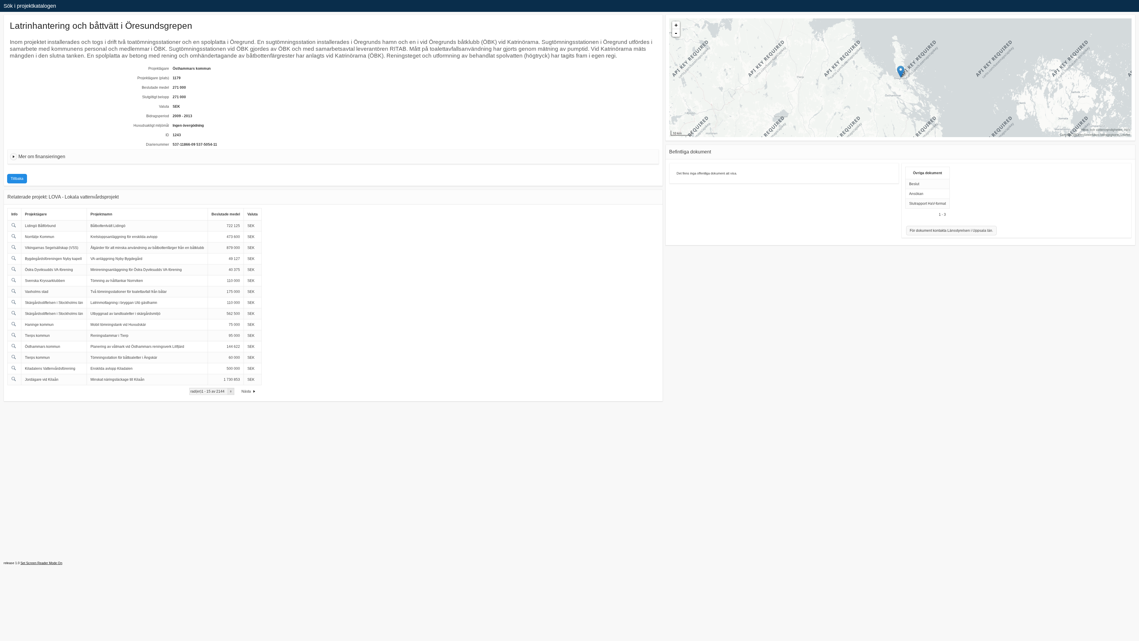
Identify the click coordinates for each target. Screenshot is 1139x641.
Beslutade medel (155, 87)
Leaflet (1125, 135)
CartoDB (1065, 135)
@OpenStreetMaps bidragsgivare (1096, 135)
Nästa (246, 391)
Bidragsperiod (157, 116)
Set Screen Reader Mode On (41, 563)
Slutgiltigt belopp (155, 97)
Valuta (164, 106)
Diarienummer (157, 144)
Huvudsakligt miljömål (151, 125)
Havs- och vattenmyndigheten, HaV (1105, 130)
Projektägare (158, 68)
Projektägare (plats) (153, 78)
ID (167, 135)
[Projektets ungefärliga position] (900, 72)
